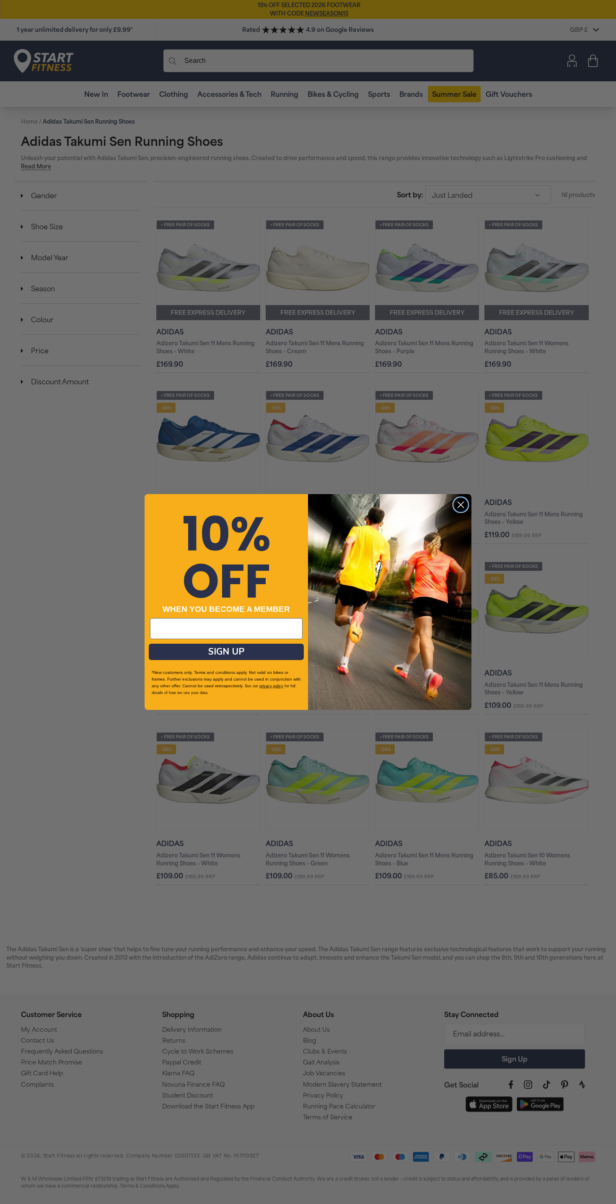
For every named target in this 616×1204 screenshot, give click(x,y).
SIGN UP (226, 652)
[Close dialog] (460, 504)
